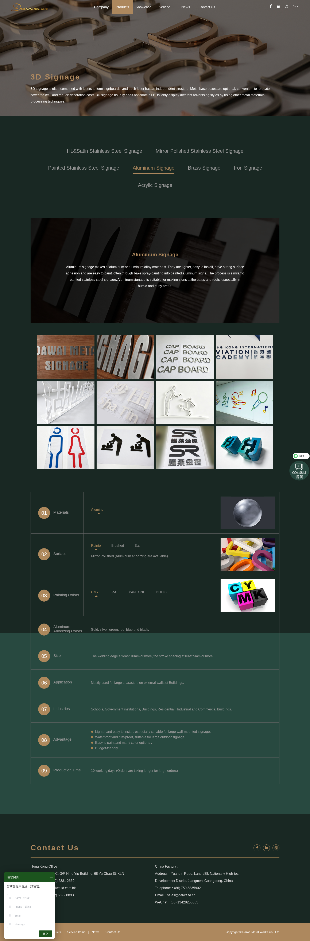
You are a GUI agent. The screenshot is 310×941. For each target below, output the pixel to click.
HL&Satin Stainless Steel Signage (104, 151)
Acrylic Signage (155, 185)
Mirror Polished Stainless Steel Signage (199, 151)
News (185, 7)
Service (164, 7)
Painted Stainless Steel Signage (83, 168)
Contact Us (206, 7)
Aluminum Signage (153, 168)
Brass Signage (204, 168)
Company (101, 7)
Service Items (76, 932)
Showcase (143, 7)
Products (122, 7)
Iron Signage (248, 168)
